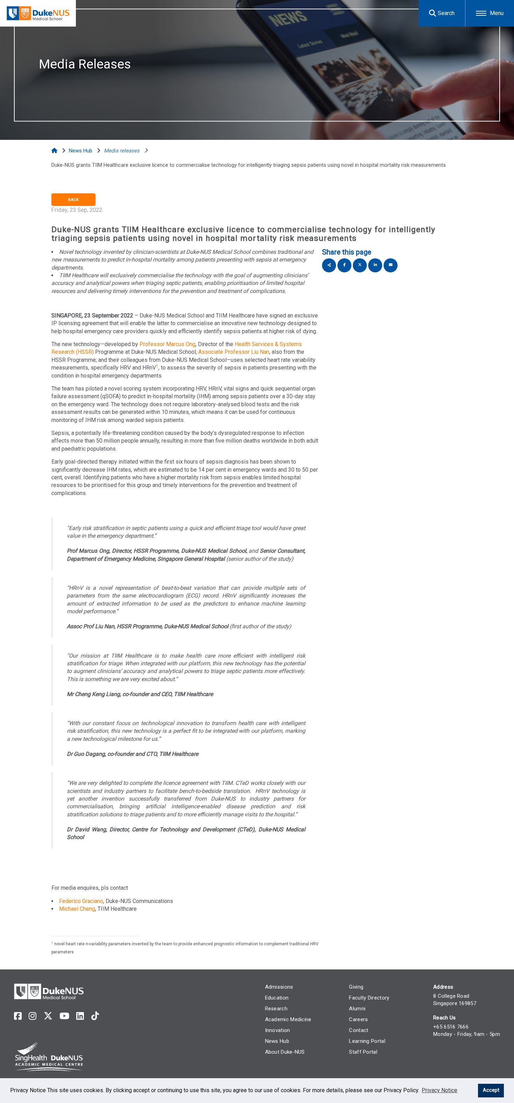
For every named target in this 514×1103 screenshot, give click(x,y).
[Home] (55, 151)
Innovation (277, 1030)
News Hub (277, 1041)
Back (73, 199)
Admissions (279, 987)
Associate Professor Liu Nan (233, 352)
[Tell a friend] (391, 265)
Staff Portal (363, 1052)
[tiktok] (95, 1016)
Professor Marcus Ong (167, 344)
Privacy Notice (439, 1090)
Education (277, 998)
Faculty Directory (369, 998)
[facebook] (18, 1016)
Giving (356, 987)
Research (276, 1008)
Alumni (357, 1008)
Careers (358, 1019)
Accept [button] (491, 1090)
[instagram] (32, 1016)
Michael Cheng (77, 908)
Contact (358, 1030)
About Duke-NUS (285, 1052)
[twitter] (48, 1016)
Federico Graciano (81, 901)
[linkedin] (80, 1016)
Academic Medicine (288, 1019)
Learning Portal (367, 1041)
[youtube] (64, 1016)
